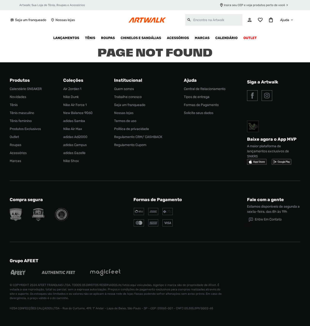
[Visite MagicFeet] (105, 273)
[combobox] (213, 20)
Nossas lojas (65, 20)
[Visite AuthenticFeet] (58, 273)
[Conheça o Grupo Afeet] (18, 273)
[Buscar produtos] (189, 19)
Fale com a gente (265, 199)
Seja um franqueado (30, 20)
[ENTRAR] (249, 19)
